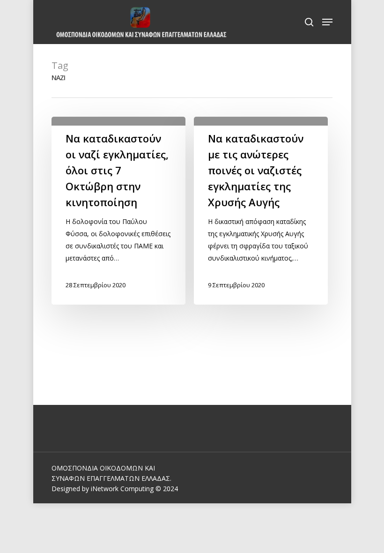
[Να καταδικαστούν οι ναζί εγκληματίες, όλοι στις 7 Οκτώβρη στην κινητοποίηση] (118, 211)
